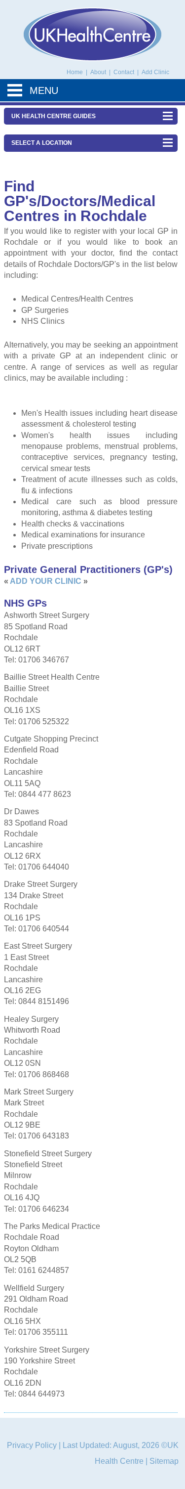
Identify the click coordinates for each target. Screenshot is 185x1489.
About (99, 72)
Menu (44, 90)
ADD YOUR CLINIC (45, 581)
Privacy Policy (32, 1445)
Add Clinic (155, 72)
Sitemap (164, 1461)
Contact (124, 72)
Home (75, 72)
